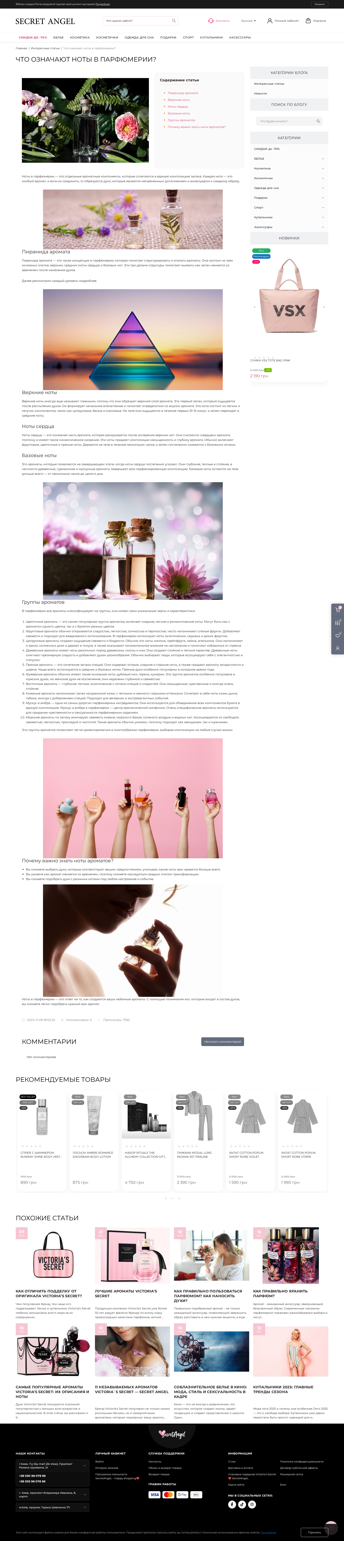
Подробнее (103, 4)
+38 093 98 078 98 (32, 1481)
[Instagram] (252, 1505)
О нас (232, 1461)
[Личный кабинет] (337, 648)
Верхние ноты (179, 100)
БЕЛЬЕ (58, 37)
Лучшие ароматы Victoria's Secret (126, 1293)
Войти (99, 1461)
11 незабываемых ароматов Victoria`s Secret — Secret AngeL (132, 1389)
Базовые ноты (179, 113)
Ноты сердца (178, 106)
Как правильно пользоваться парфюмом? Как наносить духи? (208, 1296)
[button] (315, 20)
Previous (166, 1198)
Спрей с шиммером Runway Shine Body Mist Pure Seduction (40, 1155)
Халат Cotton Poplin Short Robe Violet (246, 1154)
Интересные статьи (45, 48)
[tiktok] (242, 1505)
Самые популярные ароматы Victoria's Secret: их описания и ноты (52, 1392)
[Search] (174, 20)
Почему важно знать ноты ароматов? (197, 127)
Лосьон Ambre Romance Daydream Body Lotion (93, 1154)
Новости (260, 93)
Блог (283, 1484)
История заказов (106, 1467)
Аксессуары (240, 37)
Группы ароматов (181, 120)
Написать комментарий (222, 1041)
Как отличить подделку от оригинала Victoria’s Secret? (49, 1293)
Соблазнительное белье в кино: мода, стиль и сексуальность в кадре (210, 1392)
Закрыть (320, 4)
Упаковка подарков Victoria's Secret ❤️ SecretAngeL (252, 1476)
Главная (21, 48)
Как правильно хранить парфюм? (280, 1293)
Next (178, 1198)
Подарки (168, 37)
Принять (314, 1532)
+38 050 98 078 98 (32, 1476)
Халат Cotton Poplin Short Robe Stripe (298, 1154)
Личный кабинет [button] (287, 21)
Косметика (80, 37)
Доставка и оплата (240, 1467)
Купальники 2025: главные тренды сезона (283, 1389)
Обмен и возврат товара (165, 1467)
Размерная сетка (291, 1474)
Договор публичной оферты (299, 1467)
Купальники (211, 37)
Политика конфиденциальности (302, 1461)
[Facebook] (232, 1505)
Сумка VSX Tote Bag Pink (270, 360)
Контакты (155, 1461)
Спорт (188, 37)
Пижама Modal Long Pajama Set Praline (194, 1154)
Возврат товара (159, 1474)
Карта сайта (236, 1484)
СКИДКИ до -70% (33, 37)
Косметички (107, 37)
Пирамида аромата (183, 93)
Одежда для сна (139, 37)
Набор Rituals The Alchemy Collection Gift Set (145, 1155)
